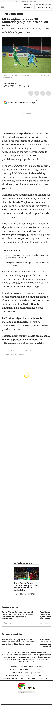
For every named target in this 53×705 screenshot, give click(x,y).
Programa (28, 7)
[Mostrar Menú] (2, 6)
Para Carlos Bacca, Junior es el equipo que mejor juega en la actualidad (26, 587)
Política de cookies (40, 676)
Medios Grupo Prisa (26, 692)
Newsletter (39, 667)
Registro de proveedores (21, 673)
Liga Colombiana (13, 13)
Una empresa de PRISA (26, 686)
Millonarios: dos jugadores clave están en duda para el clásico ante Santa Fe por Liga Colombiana (18, 642)
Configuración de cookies (13, 678)
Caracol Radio (12, 6)
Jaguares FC (26, 350)
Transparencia (31, 678)
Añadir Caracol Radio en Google (21, 102)
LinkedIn (42, 93)
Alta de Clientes (37, 670)
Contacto (13, 667)
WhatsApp (48, 93)
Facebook (30, 93)
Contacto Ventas (26, 667)
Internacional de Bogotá (15, 354)
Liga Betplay (10, 350)
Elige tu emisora (44, 7)
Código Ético (45, 678)
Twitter (36, 93)
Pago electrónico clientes (19, 670)
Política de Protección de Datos (18, 676)
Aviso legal (37, 673)
